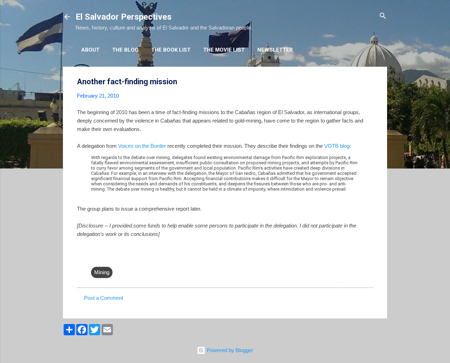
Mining (101, 272)
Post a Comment (103, 298)
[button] (369, 82)
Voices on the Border (142, 146)
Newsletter (275, 50)
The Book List (171, 50)
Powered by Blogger (229, 350)
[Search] (383, 16)
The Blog (125, 50)
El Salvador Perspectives (124, 17)
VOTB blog (336, 146)
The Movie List (224, 50)
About (90, 50)
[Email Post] (95, 258)
